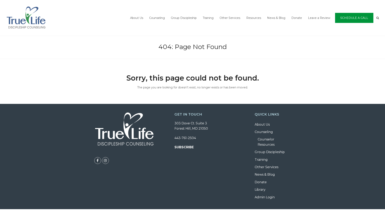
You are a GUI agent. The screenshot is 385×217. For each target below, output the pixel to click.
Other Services (266, 167)
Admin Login (265, 197)
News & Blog (265, 174)
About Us (262, 124)
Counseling (264, 132)
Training (261, 160)
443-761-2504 (185, 138)
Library (260, 189)
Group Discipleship (270, 152)
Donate (261, 182)
